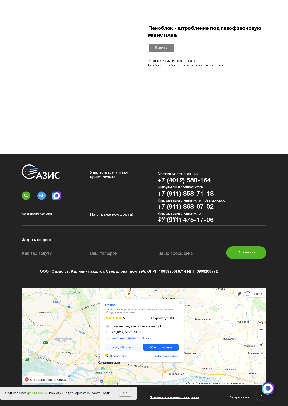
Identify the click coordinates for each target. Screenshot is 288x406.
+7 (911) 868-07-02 (186, 207)
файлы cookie (37, 393)
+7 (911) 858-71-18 (186, 194)
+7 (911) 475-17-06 (186, 220)
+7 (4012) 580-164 (184, 181)
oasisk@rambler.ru (37, 214)
